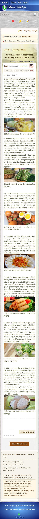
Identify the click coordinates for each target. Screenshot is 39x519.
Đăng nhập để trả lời (27, 432)
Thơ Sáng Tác (16, 477)
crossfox (14, 486)
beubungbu (15, 483)
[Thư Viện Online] (17, 8)
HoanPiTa (22, 488)
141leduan (29, 481)
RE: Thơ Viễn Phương (18, 475)
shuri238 (18, 493)
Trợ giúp (16, 505)
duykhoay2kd (22, 486)
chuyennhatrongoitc (25, 483)
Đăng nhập (27, 31)
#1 (4, 75)
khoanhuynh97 (8, 490)
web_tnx (22, 495)
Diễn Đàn (7, 50)
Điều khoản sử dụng (27, 505)
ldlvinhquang (25, 490)
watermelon (15, 495)
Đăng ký (35, 31)
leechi (32, 490)
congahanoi (7, 486)
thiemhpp (24, 493)
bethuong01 (7, 483)
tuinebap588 (8, 495)
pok (14, 493)
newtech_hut (8, 493)
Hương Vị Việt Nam (18, 50)
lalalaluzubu (17, 490)
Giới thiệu (8, 505)
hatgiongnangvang (12, 488)
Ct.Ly (6, 66)
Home (5, 2)
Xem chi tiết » (26, 36)
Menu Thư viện (19, 2)
